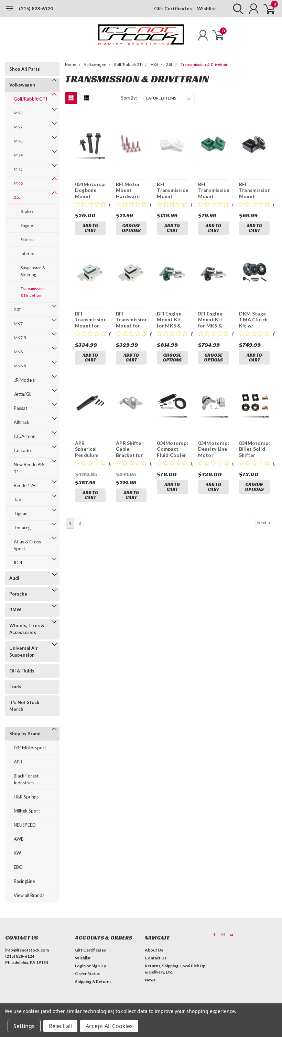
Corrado (22, 450)
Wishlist (206, 8)
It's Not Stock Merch (24, 706)
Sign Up (98, 965)
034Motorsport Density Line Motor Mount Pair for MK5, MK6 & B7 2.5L (213, 449)
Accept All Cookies (109, 1026)
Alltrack (21, 422)
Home (70, 64)
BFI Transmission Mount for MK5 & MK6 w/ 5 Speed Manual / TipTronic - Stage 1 (131, 320)
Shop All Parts (24, 69)
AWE (18, 839)
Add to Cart (90, 228)
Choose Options (131, 228)
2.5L (17, 197)
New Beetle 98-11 (29, 468)
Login (80, 965)
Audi (14, 578)
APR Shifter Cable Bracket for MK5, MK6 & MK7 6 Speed (131, 449)
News (150, 979)
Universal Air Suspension (23, 651)
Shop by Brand (25, 733)
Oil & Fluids (21, 670)
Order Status (87, 973)
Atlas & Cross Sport (27, 545)
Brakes (27, 211)
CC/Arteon (24, 436)
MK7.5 (20, 337)
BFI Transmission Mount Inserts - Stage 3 (172, 190)
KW (17, 853)
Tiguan (21, 513)
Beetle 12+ (24, 485)
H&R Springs (26, 796)
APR (18, 761)
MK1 (18, 112)
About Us (154, 950)
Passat (20, 408)
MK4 (18, 155)
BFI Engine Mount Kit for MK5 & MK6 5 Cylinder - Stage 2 (169, 320)
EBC (18, 867)
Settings (24, 1026)
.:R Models (24, 380)
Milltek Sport (27, 811)
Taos (18, 499)
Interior (27, 253)
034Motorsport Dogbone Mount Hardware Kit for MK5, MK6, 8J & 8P (90, 190)
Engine (27, 225)
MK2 (18, 126)
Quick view (90, 144)
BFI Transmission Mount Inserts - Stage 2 (213, 190)
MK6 (18, 183)
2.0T (17, 309)
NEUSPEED (25, 825)
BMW (15, 609)
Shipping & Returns (93, 981)
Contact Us (155, 957)
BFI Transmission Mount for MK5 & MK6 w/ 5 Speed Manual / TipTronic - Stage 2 (90, 320)
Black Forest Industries (26, 779)
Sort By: (129, 98)
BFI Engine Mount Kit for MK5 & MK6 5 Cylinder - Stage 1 (210, 320)
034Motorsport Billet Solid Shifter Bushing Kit (254, 449)
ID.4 (18, 562)
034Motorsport (30, 747)
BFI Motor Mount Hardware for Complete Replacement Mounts (131, 190)
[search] (236, 8)
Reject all (60, 1026)
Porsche (18, 594)
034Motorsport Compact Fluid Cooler (172, 449)
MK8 (18, 351)
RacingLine (24, 881)
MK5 (18, 169)
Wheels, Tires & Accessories (26, 629)
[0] (266, 8)
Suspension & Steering (33, 271)
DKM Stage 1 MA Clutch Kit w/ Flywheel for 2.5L (253, 320)
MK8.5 (20, 365)
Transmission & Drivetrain (33, 292)
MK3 (18, 140)
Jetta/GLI (23, 394)
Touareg (22, 527)
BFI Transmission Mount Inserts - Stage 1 (254, 190)
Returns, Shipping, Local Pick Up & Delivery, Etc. (175, 969)
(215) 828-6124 (36, 8)
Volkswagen (22, 85)
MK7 (18, 323)
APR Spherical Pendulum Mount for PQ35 (87, 449)
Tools (15, 686)
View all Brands (29, 895)
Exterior (28, 239)
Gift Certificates (173, 8)
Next (262, 522)
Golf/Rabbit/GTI (30, 99)
